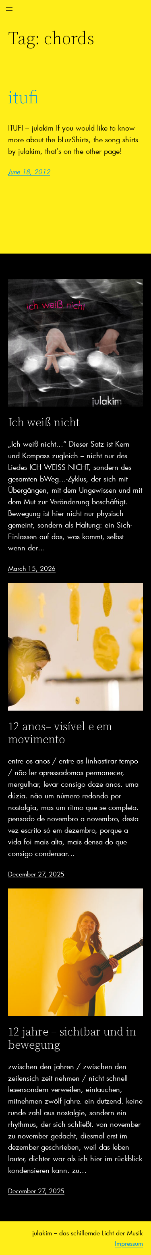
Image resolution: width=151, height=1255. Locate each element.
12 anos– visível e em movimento (60, 732)
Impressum (129, 1243)
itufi (23, 97)
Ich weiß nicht (44, 422)
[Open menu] (9, 9)
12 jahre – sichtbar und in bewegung (72, 1038)
